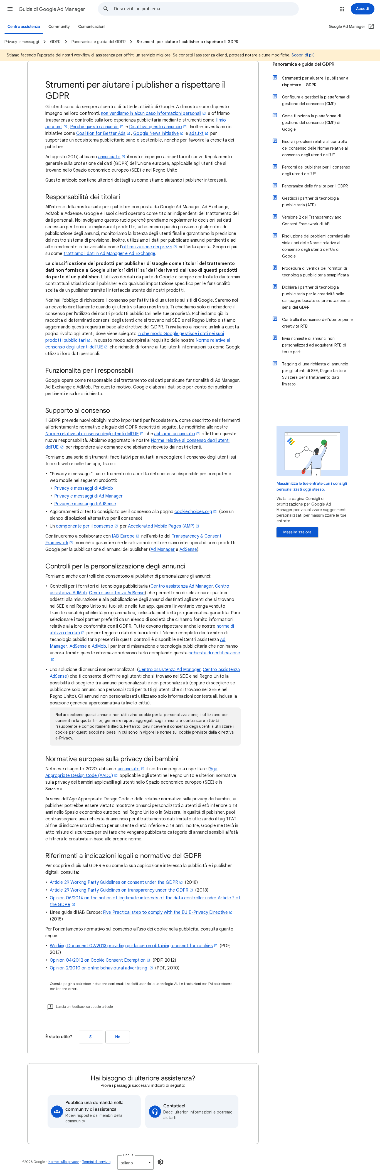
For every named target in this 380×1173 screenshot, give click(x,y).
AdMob (99, 646)
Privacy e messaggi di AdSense (85, 504)
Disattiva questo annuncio (155, 127)
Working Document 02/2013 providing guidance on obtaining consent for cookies (131, 946)
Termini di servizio (96, 1162)
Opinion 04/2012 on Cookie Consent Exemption (97, 960)
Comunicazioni (91, 26)
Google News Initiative (156, 133)
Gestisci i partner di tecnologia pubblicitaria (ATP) (310, 201)
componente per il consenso (84, 526)
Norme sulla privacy (63, 1162)
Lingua (128, 1155)
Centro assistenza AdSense (117, 593)
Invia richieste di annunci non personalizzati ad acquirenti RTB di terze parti (314, 345)
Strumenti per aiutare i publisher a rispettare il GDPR (315, 81)
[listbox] (135, 1162)
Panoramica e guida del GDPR (303, 64)
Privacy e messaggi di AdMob (83, 488)
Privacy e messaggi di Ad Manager (88, 496)
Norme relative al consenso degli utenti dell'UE (92, 434)
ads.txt (196, 133)
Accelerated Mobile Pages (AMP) (161, 526)
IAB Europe (123, 536)
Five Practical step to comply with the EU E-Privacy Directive (165, 912)
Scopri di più (303, 55)
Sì (91, 1037)
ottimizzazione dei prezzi (147, 247)
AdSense (188, 549)
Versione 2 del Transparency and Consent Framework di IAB (312, 220)
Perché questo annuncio (94, 127)
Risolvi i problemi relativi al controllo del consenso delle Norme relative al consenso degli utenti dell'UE (315, 148)
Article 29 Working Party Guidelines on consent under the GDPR (114, 882)
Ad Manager (162, 549)
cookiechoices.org (193, 511)
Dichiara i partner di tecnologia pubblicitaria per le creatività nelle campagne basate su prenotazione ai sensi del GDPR (316, 297)
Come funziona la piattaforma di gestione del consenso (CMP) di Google (311, 122)
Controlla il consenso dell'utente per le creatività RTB (317, 323)
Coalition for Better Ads (100, 133)
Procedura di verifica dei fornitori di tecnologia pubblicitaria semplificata (315, 272)
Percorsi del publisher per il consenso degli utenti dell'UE (316, 170)
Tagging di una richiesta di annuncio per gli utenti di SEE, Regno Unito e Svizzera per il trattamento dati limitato (315, 374)
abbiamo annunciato (174, 434)
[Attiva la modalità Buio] (160, 1162)
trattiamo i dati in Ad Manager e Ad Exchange (110, 253)
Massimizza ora (297, 532)
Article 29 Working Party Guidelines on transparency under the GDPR (119, 890)
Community (59, 26)
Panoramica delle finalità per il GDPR (315, 186)
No (117, 1037)
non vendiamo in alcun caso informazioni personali (151, 113)
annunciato (109, 157)
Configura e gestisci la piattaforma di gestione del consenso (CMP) (316, 100)
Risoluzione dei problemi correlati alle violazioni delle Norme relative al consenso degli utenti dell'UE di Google (316, 246)
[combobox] (206, 9)
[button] (10, 9)
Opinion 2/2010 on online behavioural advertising (99, 968)
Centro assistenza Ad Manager (181, 586)
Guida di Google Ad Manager (52, 9)
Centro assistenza (24, 26)
